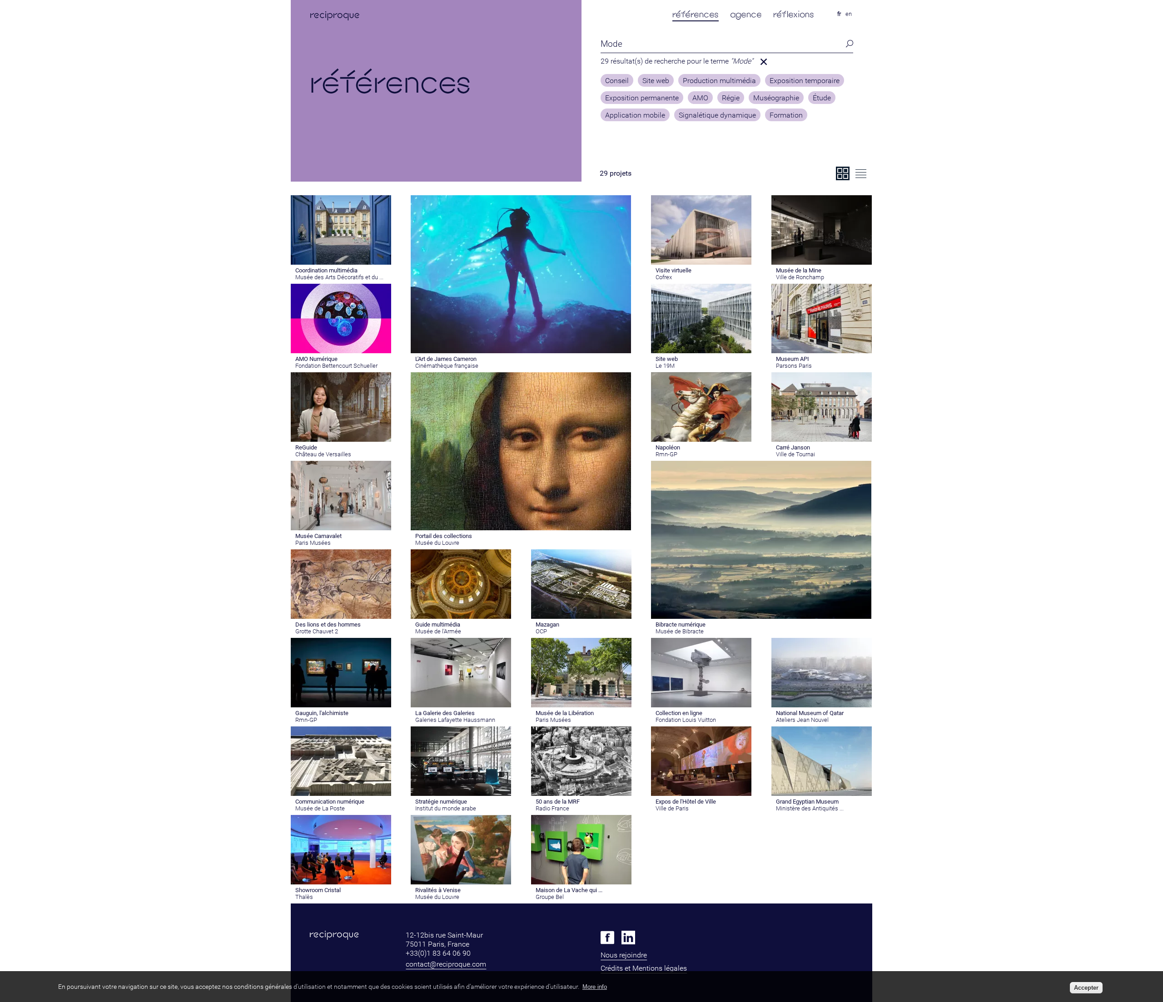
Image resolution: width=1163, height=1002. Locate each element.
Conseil (617, 80)
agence (746, 14)
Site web (655, 80)
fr (839, 13)
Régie (731, 98)
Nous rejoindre (624, 955)
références (695, 14)
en (848, 13)
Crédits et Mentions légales (644, 968)
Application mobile (635, 115)
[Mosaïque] (843, 173)
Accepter (1086, 987)
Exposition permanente (642, 98)
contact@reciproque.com (446, 964)
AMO (700, 98)
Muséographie (776, 98)
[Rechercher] (846, 43)
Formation (786, 115)
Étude (822, 98)
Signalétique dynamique (717, 115)
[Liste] (861, 173)
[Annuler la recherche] (764, 62)
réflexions (793, 14)
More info (594, 986)
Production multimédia (719, 80)
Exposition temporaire (805, 80)
